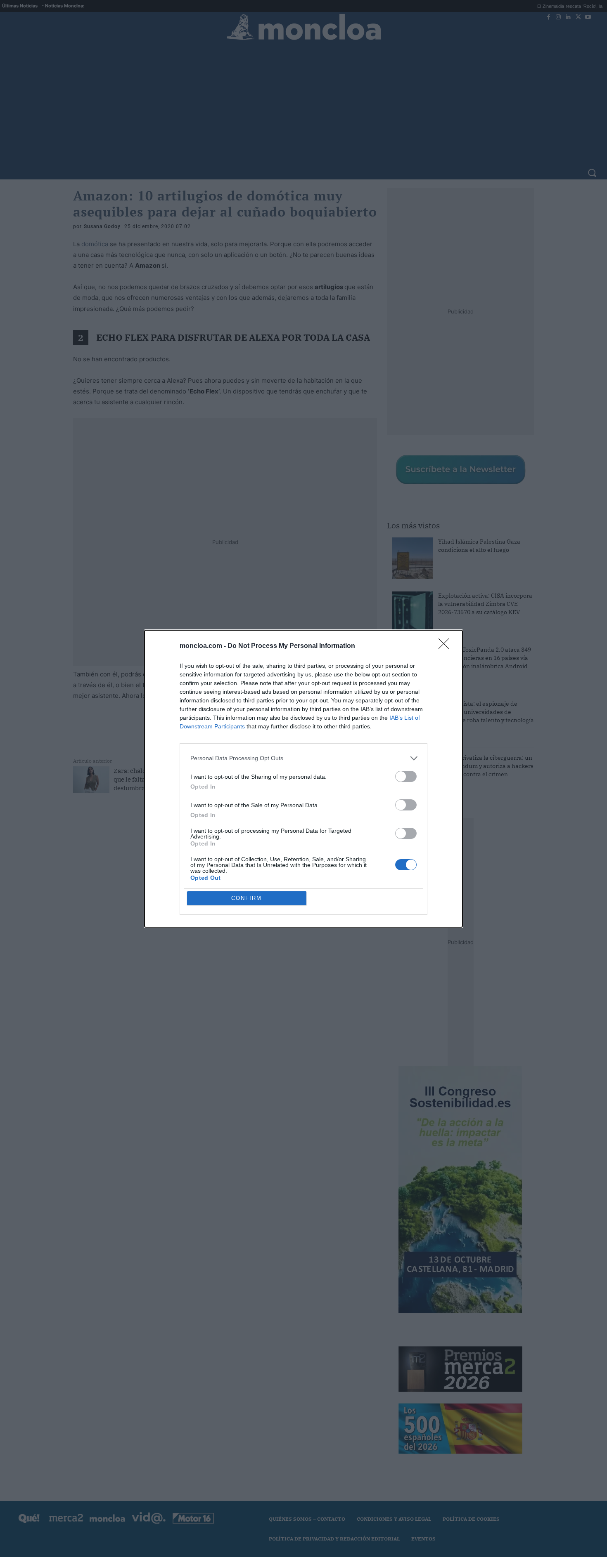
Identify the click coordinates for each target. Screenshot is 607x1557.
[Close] (446, 646)
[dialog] (303, 778)
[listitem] (303, 758)
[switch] (406, 776)
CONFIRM (246, 898)
